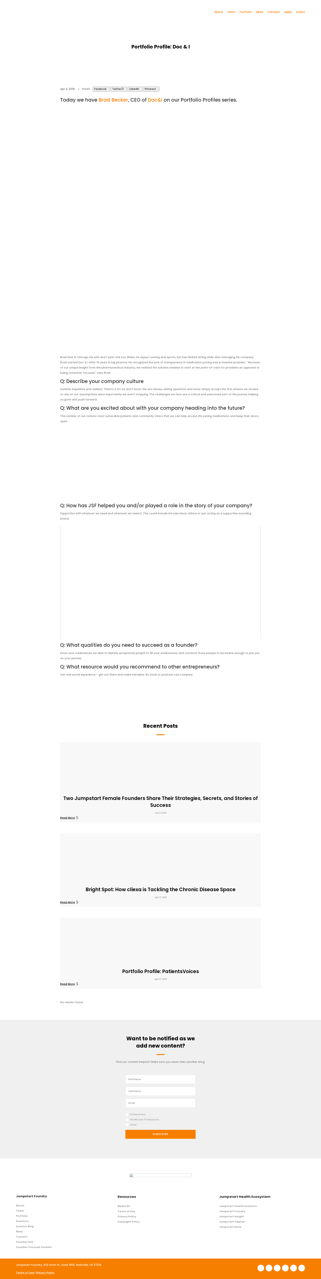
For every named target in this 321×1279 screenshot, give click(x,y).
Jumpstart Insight (231, 1216)
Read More (67, 818)
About (218, 12)
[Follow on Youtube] (301, 1268)
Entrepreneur (138, 1114)
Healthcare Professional (144, 1119)
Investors (22, 1221)
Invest (300, 12)
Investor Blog (25, 1226)
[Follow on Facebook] (260, 1268)
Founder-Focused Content (34, 1247)
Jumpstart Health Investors (238, 1206)
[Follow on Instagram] (277, 1268)
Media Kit (124, 1206)
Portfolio (245, 12)
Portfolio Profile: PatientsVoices (160, 971)
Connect (274, 12)
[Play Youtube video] (160, 582)
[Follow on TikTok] (285, 1268)
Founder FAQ (24, 1242)
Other (133, 1125)
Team (231, 12)
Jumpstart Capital (232, 1221)
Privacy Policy (127, 1216)
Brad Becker (113, 100)
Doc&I (155, 100)
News (259, 12)
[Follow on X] (293, 1268)
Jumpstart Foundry (232, 1211)
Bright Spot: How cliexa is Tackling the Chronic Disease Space (161, 889)
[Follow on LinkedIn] (269, 1268)
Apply (288, 12)
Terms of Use (126, 1211)
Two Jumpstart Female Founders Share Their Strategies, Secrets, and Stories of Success (160, 801)
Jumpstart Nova (230, 1227)
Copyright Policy (129, 1221)
